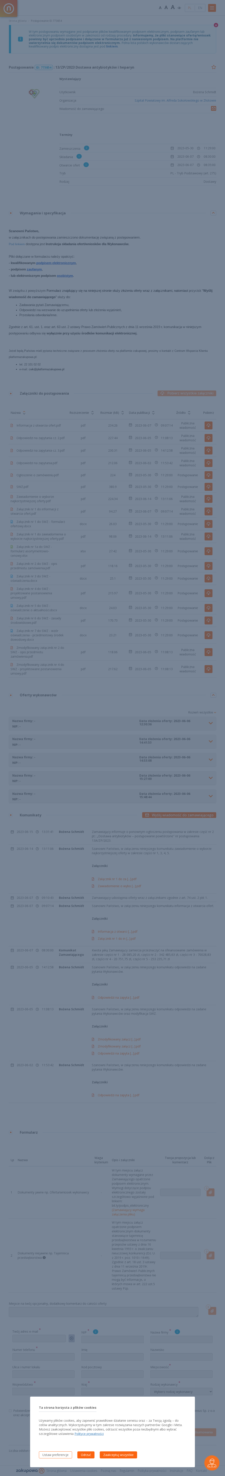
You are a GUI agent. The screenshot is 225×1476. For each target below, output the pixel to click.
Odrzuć (86, 1455)
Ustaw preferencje (55, 1455)
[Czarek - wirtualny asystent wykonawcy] (212, 1463)
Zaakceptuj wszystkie (118, 1455)
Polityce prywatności (89, 1434)
